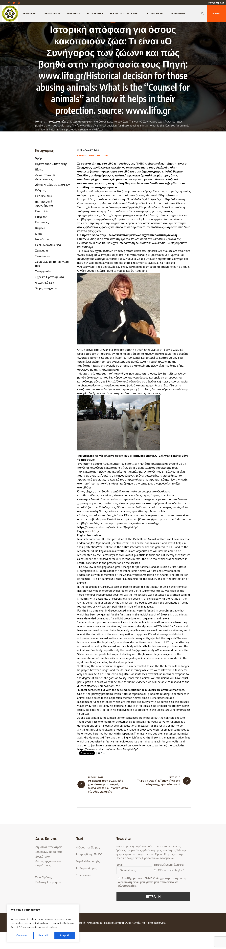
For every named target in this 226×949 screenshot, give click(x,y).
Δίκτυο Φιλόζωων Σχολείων (52, 185)
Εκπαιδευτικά (43, 196)
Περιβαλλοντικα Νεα (48, 245)
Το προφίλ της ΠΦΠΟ (89, 854)
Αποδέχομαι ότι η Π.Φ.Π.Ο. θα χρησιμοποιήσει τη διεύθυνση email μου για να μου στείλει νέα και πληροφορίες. (151, 882)
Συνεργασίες (43, 271)
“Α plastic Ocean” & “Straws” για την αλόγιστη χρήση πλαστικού (158, 782)
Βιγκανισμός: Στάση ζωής (51, 164)
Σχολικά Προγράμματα (49, 277)
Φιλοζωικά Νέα (56, 121)
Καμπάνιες (42, 222)
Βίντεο (39, 169)
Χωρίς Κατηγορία (46, 288)
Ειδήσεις (40, 190)
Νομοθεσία (42, 239)
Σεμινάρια (41, 250)
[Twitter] (14, 3)
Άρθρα (39, 158)
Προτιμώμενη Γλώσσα (168, 864)
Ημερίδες (41, 217)
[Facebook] (9, 3)
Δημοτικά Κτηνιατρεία (48, 847)
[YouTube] (19, 3)
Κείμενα (40, 228)
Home (39, 121)
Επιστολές (41, 211)
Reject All (43, 935)
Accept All (65, 935)
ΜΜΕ (38, 233)
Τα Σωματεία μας (86, 868)
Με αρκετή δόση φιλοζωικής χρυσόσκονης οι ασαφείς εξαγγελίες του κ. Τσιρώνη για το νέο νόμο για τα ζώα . (108, 786)
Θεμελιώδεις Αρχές (88, 861)
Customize (21, 935)
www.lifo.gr (92, 531)
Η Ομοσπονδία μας (88, 847)
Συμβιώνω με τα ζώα (48, 852)
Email (120, 864)
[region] (43, 923)
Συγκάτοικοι (42, 256)
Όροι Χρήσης (43, 877)
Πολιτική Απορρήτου (48, 882)
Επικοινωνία (83, 875)
